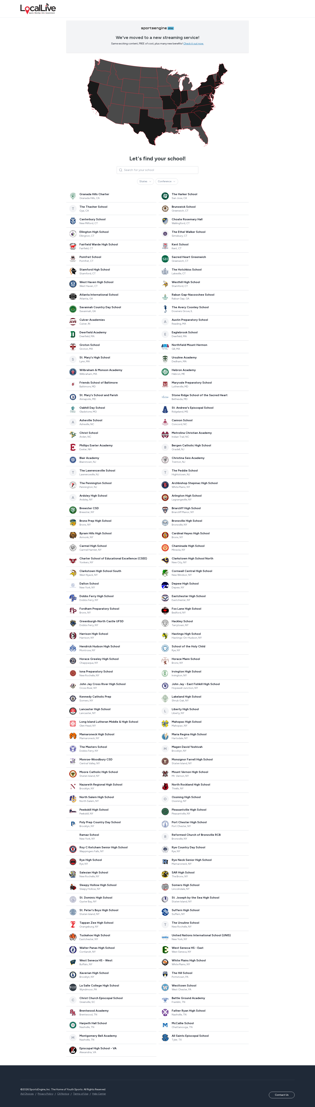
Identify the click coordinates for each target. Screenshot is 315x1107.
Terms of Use (80, 1093)
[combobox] (145, 181)
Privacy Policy (45, 1093)
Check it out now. (193, 43)
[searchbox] (157, 170)
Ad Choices (27, 1093)
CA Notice (63, 1093)
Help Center (99, 1093)
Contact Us (282, 1094)
